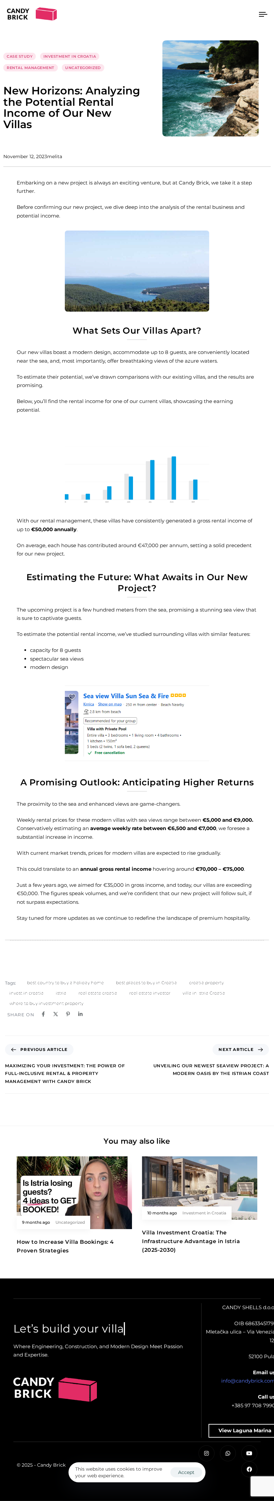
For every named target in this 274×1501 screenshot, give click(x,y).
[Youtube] (249, 1453)
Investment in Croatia (69, 56)
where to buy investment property (46, 1003)
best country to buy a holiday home (65, 982)
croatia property (206, 982)
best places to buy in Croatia (146, 982)
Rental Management (30, 67)
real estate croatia (98, 993)
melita (54, 156)
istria (61, 993)
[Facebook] (249, 1469)
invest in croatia (26, 993)
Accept (186, 1472)
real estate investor (149, 993)
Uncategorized (83, 67)
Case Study (19, 56)
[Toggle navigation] (223, 14)
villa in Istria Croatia (203, 993)
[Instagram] (206, 1453)
